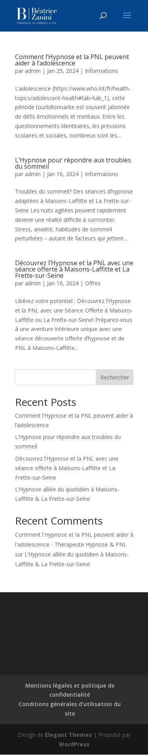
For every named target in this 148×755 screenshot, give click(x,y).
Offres (93, 283)
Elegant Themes (68, 734)
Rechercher (114, 377)
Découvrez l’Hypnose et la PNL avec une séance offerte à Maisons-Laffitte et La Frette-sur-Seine (74, 269)
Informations (101, 70)
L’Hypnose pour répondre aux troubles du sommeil (73, 163)
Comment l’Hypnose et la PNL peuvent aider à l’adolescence (72, 59)
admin (33, 70)
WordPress (74, 744)
